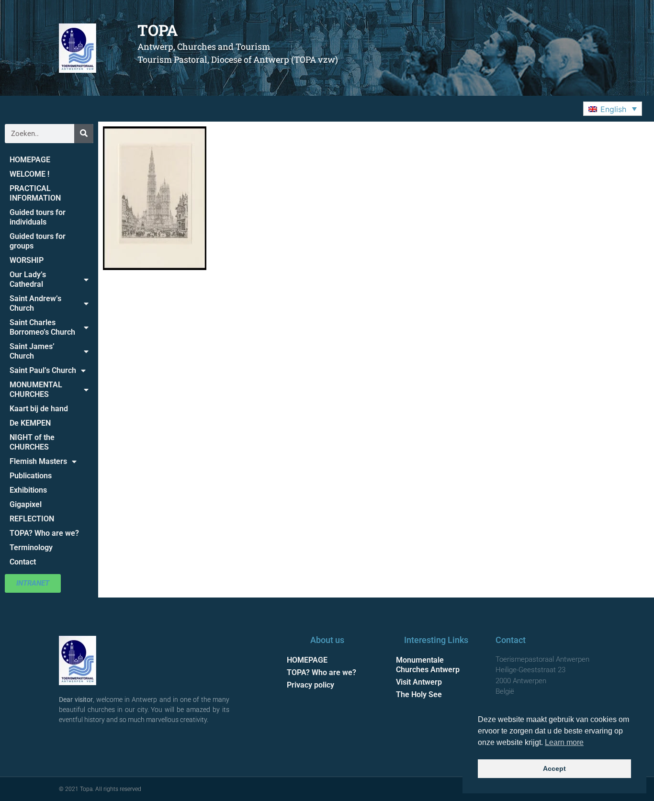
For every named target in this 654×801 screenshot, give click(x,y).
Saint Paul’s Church (43, 370)
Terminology (31, 547)
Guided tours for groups (38, 241)
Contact (23, 561)
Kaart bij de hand (39, 408)
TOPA (157, 30)
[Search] (83, 133)
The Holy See (419, 694)
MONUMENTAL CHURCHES (36, 389)
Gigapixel (26, 504)
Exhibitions (28, 490)
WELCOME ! (29, 174)
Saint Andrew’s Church (35, 303)
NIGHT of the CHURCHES (32, 442)
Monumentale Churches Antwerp (428, 664)
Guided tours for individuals (38, 217)
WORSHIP (27, 260)
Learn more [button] (564, 742)
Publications (31, 475)
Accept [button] (554, 768)
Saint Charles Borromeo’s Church (42, 327)
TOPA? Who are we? (44, 533)
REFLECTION (32, 518)
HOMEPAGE (30, 159)
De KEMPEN (30, 423)
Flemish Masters (38, 461)
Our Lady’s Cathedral (28, 279)
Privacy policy (310, 684)
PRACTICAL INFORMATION (35, 193)
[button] (612, 109)
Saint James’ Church (32, 351)
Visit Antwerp (419, 682)
